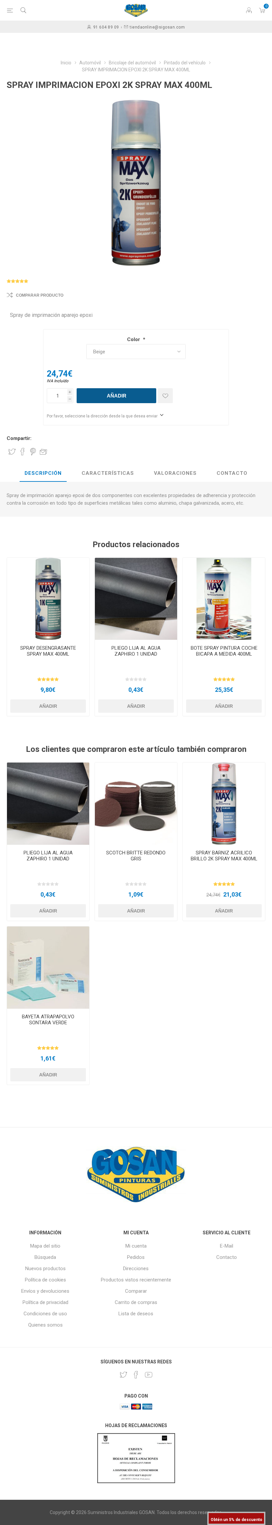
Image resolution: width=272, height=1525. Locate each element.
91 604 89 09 (106, 27)
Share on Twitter (12, 451)
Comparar (136, 1291)
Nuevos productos (45, 1268)
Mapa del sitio (45, 1246)
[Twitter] (123, 1374)
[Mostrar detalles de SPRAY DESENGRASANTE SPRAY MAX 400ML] (48, 599)
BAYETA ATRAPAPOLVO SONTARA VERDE (48, 1020)
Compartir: (19, 438)
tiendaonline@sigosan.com (157, 27)
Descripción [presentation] (43, 473)
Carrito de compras (136, 1302)
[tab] (43, 473)
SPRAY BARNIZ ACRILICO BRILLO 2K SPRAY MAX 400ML (224, 856)
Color (134, 339)
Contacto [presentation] (232, 473)
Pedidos (136, 1257)
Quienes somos (45, 1325)
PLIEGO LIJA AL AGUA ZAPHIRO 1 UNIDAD (136, 651)
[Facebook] (136, 1374)
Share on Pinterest (33, 451)
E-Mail (226, 1246)
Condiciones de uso (45, 1314)
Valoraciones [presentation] (175, 473)
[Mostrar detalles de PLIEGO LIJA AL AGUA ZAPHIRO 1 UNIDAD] (136, 599)
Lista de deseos (135, 1314)
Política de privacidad (45, 1302)
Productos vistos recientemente (136, 1280)
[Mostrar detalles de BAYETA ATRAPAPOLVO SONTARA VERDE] (48, 967)
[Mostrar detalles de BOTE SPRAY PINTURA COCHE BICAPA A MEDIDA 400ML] (224, 599)
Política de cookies (45, 1280)
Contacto (226, 1257)
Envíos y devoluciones (45, 1291)
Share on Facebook (22, 451)
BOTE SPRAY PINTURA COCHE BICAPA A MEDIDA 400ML (224, 651)
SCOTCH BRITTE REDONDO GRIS (136, 856)
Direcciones (136, 1268)
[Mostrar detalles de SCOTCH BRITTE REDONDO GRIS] (136, 803)
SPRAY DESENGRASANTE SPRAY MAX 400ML (48, 651)
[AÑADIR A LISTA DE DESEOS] (165, 395)
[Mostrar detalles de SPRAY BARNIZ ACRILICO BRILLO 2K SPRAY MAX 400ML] (224, 803)
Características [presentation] (108, 473)
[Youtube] (148, 1374)
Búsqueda (45, 1257)
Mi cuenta (136, 1246)
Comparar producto (39, 295)
